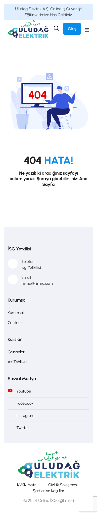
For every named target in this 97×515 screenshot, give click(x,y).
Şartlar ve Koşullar (48, 490)
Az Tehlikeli (17, 361)
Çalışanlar (16, 352)
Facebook (25, 403)
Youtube (23, 391)
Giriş (72, 28)
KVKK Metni (27, 484)
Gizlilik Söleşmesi (63, 484)
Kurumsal (16, 312)
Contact (15, 322)
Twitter (22, 427)
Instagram (25, 415)
